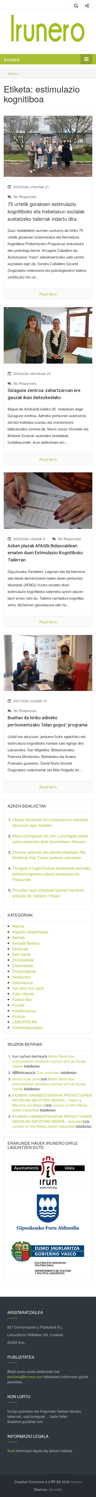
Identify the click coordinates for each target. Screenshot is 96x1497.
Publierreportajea (27, 1027)
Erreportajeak (24, 971)
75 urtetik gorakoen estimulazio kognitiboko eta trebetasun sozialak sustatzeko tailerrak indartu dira (46, 211)
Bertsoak (20, 949)
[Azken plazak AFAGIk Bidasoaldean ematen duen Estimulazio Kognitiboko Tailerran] (48, 500)
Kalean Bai (22, 999)
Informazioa (22, 982)
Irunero (11, 59)
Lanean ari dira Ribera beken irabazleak (43, 1126)
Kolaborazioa (24, 1011)
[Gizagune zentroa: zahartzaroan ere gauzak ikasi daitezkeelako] (48, 334)
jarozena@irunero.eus (24, 1376)
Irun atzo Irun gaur (28, 988)
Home (12, 73)
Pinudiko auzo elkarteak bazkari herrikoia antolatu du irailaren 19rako (48, 893)
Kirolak (18, 1005)
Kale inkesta (23, 994)
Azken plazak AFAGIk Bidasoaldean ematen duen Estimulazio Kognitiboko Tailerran (45, 553)
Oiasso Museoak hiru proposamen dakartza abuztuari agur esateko (50, 822)
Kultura (18, 1016)
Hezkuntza (21, 977)
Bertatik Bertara (25, 943)
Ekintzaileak (23, 960)
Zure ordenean (48, 1072)
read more (48, 294)
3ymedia (55, 1489)
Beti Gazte (21, 954)
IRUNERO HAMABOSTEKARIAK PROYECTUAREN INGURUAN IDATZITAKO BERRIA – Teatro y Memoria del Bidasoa (52, 1100)
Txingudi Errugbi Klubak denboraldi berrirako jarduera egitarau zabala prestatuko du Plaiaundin (51, 873)
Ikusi (11, 1450)
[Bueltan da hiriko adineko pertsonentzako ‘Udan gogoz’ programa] (48, 662)
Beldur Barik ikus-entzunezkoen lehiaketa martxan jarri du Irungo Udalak (49, 1061)
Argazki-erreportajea (30, 932)
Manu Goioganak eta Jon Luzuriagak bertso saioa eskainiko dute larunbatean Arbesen (50, 838)
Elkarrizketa (22, 965)
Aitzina (18, 926)
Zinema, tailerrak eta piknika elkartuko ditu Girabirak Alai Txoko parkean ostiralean (49, 855)
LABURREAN (24, 1022)
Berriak (18, 937)
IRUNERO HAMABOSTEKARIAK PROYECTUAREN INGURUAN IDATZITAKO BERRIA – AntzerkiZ (52, 1119)
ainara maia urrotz (26, 1078)
